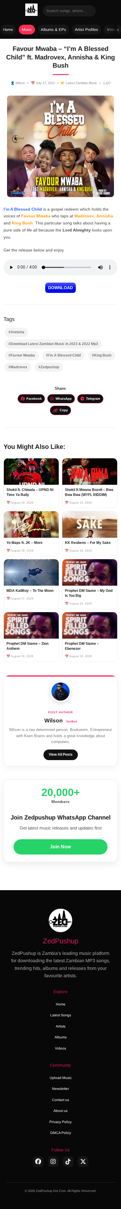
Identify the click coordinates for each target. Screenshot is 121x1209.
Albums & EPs (53, 29)
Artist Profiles (86, 29)
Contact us (60, 1100)
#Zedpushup (48, 367)
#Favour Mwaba (22, 355)
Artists (60, 1026)
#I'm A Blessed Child (63, 355)
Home (8, 29)
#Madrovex (18, 367)
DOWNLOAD (60, 287)
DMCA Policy (60, 1133)
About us (60, 1111)
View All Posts (61, 754)
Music (27, 29)
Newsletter (60, 1089)
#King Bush (101, 355)
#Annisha (16, 332)
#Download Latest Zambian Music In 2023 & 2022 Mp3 (53, 344)
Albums (61, 1037)
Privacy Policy (60, 1122)
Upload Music (61, 1078)
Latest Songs (60, 1015)
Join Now (60, 846)
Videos (60, 1048)
